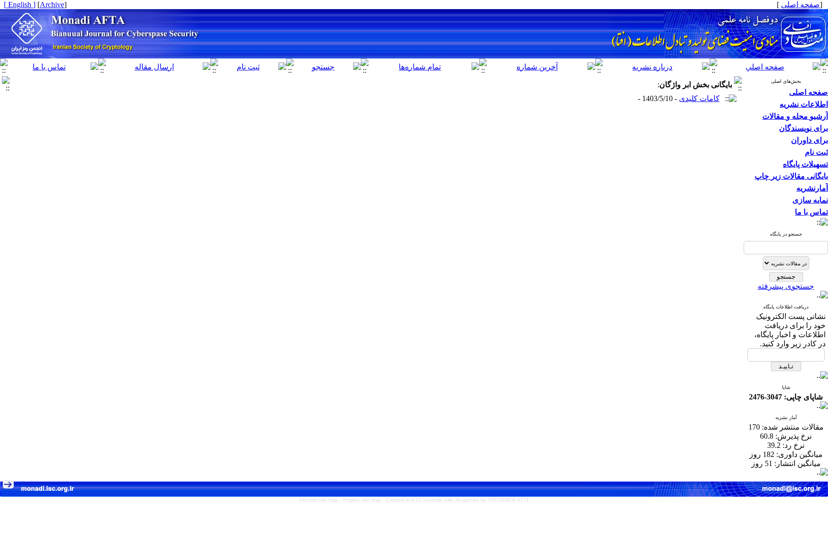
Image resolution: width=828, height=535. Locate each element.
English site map (362, 500)
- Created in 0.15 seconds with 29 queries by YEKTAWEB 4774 (455, 500)
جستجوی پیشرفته (786, 286)
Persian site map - (321, 500)
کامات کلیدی (699, 98)
